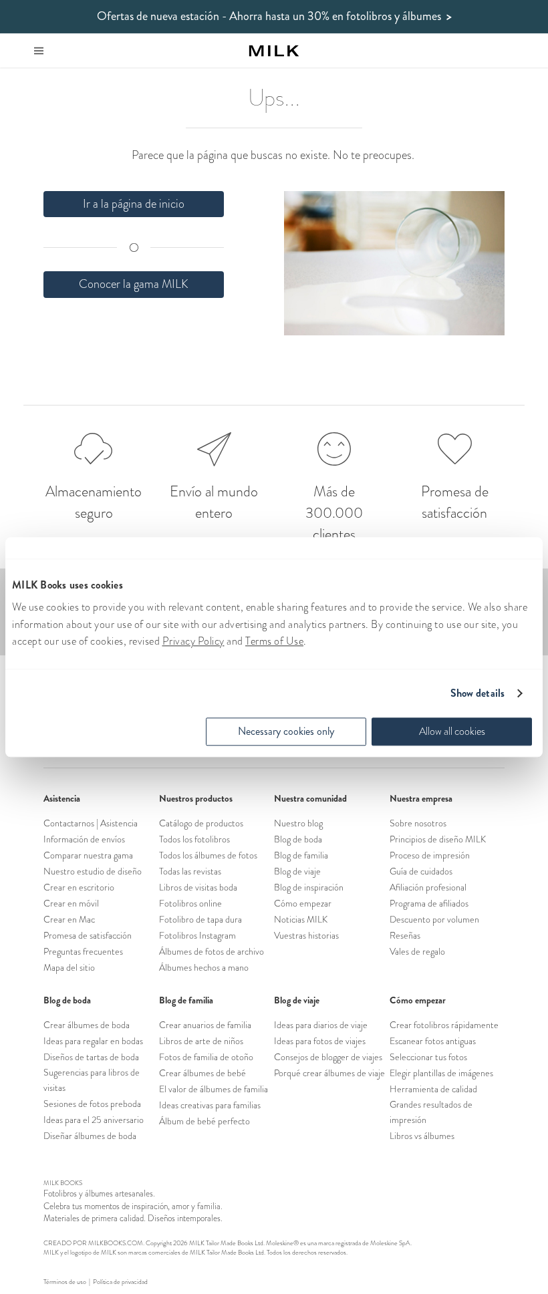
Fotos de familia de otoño (206, 1057)
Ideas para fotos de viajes (320, 1040)
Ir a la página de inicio (133, 203)
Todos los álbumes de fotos (208, 855)
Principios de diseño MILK (438, 839)
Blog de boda (298, 839)
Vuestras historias (306, 935)
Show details (477, 693)
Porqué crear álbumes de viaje (329, 1073)
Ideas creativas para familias (210, 1105)
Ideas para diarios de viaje (321, 1024)
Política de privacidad (120, 1282)
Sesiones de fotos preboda (92, 1103)
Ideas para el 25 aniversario (93, 1119)
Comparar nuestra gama (88, 855)
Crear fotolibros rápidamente (444, 1024)
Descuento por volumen (434, 919)
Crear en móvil (71, 903)
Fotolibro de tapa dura (200, 919)
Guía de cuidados (421, 871)
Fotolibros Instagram (197, 935)
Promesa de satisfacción (87, 935)
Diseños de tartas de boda (91, 1057)
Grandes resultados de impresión (431, 1112)
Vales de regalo (417, 951)
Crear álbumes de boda (86, 1024)
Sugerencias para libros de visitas (91, 1080)
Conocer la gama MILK (133, 284)
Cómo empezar (302, 903)
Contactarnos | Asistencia (90, 823)
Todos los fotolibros (194, 839)
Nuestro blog (298, 823)
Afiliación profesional (428, 887)
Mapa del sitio (69, 967)
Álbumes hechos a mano (204, 967)
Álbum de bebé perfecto (204, 1121)
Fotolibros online (190, 903)
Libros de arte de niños (201, 1040)
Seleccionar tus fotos (428, 1057)
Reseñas (405, 935)
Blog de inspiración (309, 887)
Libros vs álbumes (422, 1135)
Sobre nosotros (418, 823)
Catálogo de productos (201, 823)
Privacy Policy (193, 641)
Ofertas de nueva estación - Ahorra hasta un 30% (274, 16)
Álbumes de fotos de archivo (211, 951)
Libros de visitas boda (198, 887)
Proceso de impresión (430, 855)
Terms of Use (274, 641)
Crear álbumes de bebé (202, 1073)
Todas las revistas (190, 871)
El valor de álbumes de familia (213, 1089)
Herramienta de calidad (433, 1089)
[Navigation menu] (38, 50)
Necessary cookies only (286, 731)
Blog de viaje (297, 871)
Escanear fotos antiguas (433, 1040)
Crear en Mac (69, 919)
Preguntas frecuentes (83, 951)
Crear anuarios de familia (205, 1024)
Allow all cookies (452, 731)
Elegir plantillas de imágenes (441, 1073)
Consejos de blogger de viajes (328, 1057)
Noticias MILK (300, 919)
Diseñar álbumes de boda (89, 1135)
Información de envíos (84, 839)
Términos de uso (64, 1282)
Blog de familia (301, 855)
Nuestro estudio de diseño (92, 871)
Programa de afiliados (429, 903)
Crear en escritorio (78, 887)
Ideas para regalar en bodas (93, 1040)
